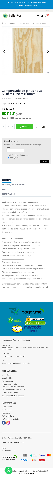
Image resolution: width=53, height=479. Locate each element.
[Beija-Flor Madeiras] (12, 16)
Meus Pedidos (7, 378)
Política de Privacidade (10, 419)
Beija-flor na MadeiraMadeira (13, 396)
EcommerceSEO (20, 471)
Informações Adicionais (13, 184)
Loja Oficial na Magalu (10, 393)
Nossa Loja (6, 413)
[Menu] (38, 16)
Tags (4, 189)
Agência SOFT (43, 471)
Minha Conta (6, 375)
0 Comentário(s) (21, 98)
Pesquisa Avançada (9, 384)
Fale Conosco (7, 410)
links (47, 10)
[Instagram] (8, 422)
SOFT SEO (31, 473)
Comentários (8, 194)
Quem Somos (7, 407)
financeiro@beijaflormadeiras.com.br (16, 363)
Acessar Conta (7, 381)
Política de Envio (8, 416)
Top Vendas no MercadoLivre (13, 386)
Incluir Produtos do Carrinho (18, 155)
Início (3, 23)
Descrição (6, 180)
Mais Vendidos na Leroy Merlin (13, 390)
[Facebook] (4, 422)
